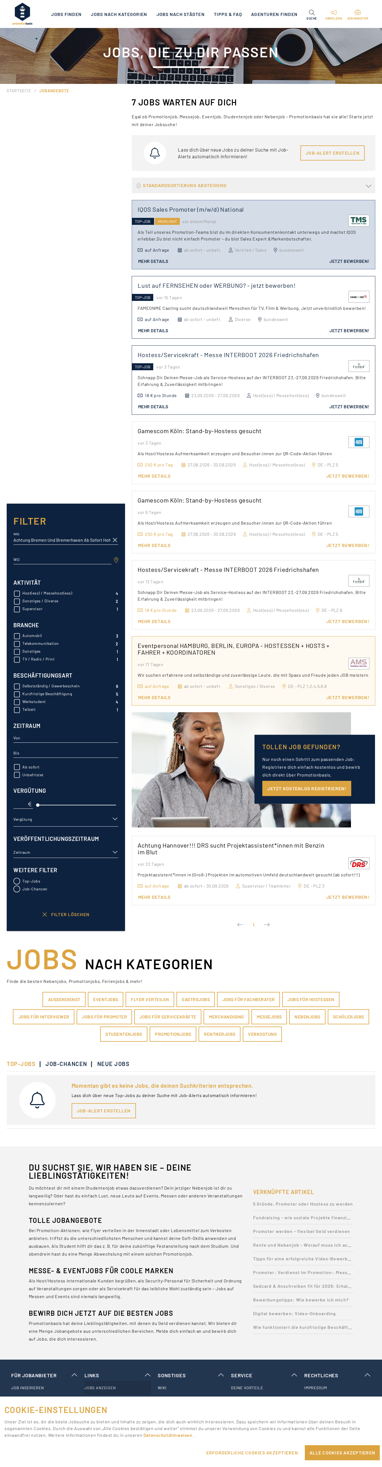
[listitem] (44, 1388)
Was (16, 534)
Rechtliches (321, 1375)
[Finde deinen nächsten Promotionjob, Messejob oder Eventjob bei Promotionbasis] (22, 14)
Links (91, 1375)
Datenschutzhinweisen (168, 1435)
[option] (303, 1205)
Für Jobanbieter (33, 1375)
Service (242, 1375)
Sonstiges (172, 1375)
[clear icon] (114, 540)
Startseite (19, 90)
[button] (312, 14)
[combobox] (62, 559)
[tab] (24, 1064)
